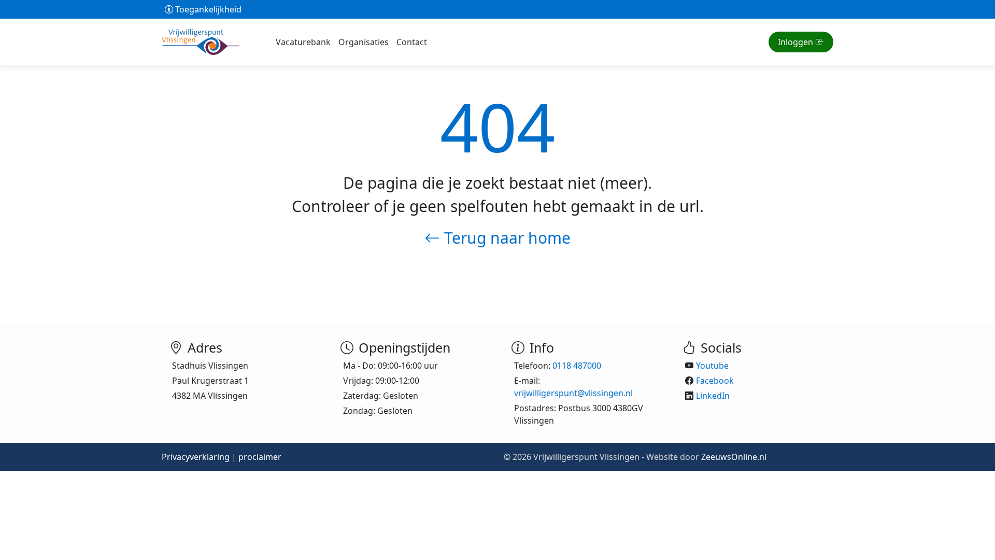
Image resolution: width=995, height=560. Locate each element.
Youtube (712, 365)
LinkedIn (713, 395)
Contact (411, 42)
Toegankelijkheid (207, 9)
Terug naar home (505, 237)
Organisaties (363, 42)
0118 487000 (576, 365)
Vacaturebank (303, 42)
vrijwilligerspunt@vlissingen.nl (573, 393)
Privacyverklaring (196, 457)
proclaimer (259, 457)
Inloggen (795, 42)
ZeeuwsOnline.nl (733, 457)
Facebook (715, 380)
